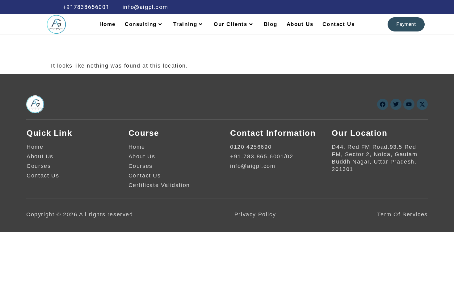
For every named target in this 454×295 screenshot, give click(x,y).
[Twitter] (354, 7)
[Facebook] (341, 7)
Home (107, 24)
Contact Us (338, 24)
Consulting (141, 24)
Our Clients (230, 24)
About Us (300, 24)
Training (185, 24)
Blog (270, 24)
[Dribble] (380, 7)
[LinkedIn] (367, 7)
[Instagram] (393, 7)
